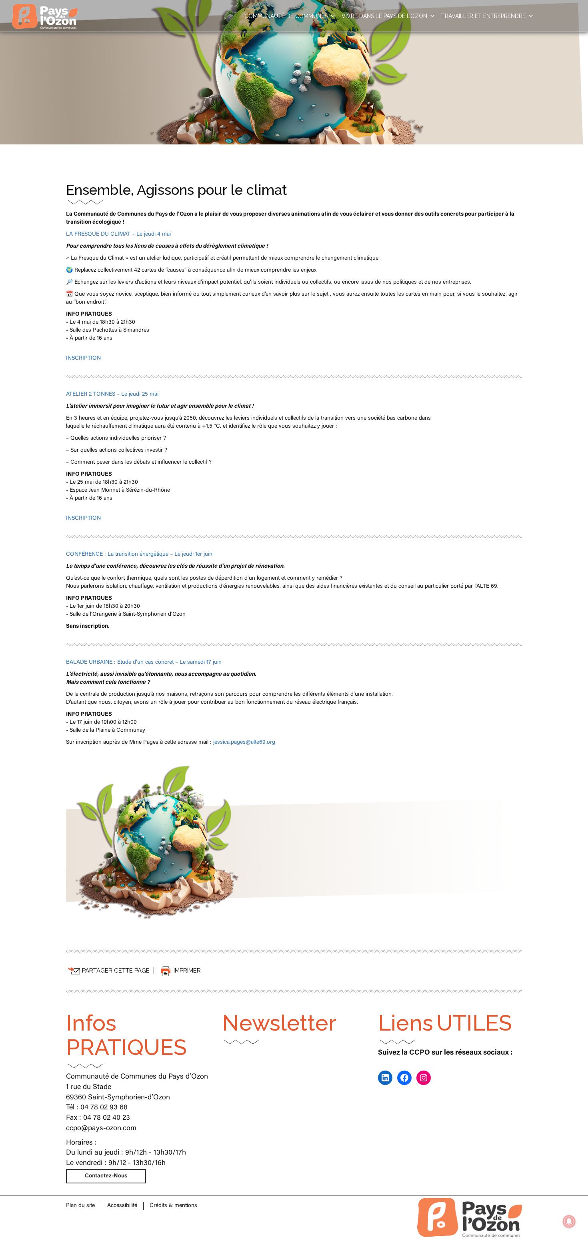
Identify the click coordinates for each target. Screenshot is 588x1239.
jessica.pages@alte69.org (244, 742)
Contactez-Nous (106, 1176)
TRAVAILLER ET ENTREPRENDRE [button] (483, 16)
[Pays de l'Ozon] (45, 10)
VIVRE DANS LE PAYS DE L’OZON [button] (384, 16)
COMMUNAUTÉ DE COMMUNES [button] (286, 16)
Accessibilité (122, 1206)
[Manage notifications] (569, 1221)
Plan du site (80, 1206)
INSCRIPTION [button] (83, 358)
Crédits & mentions (173, 1206)
